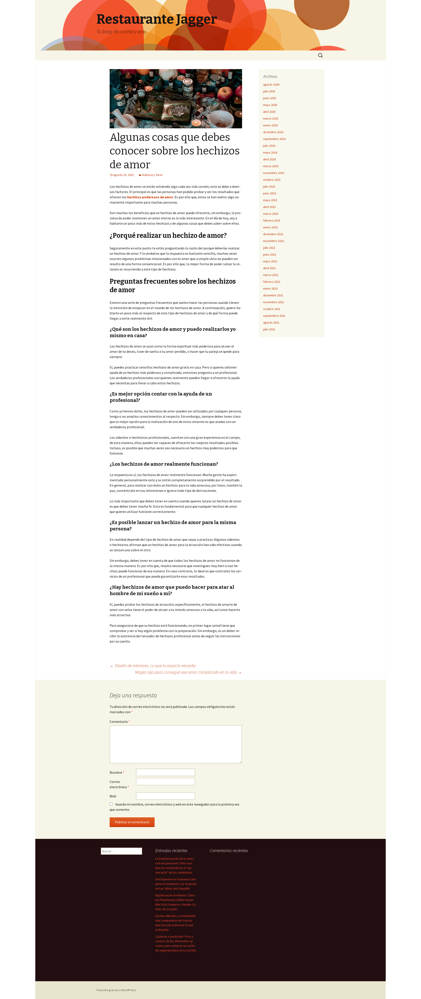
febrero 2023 (271, 220)
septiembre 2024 (274, 139)
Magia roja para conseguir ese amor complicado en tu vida (188, 672)
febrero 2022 (271, 282)
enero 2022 (270, 288)
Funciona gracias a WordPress (116, 990)
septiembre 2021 (274, 316)
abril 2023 (269, 207)
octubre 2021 (271, 309)
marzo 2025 (270, 118)
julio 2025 (269, 91)
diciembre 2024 (273, 132)
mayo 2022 (270, 261)
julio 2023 (269, 186)
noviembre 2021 (273, 302)
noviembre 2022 (273, 241)
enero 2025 (270, 125)
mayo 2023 (270, 200)
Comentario (120, 721)
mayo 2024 (270, 152)
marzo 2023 (270, 214)
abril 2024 (269, 159)
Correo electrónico (119, 784)
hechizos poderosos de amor (150, 197)
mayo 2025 (270, 105)
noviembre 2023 (273, 173)
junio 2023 (269, 193)
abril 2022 (269, 268)
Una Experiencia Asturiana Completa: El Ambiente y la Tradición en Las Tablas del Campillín (175, 883)
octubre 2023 (271, 180)
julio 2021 (269, 329)
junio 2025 (269, 98)
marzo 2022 (270, 275)
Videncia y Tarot (152, 175)
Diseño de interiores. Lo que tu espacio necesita (153, 665)
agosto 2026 (271, 84)
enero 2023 (270, 227)
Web (113, 796)
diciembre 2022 (273, 234)
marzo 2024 (270, 166)
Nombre (117, 772)
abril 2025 (269, 112)
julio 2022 (269, 248)
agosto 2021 (271, 322)
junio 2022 (269, 254)
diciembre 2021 (273, 295)
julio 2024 (269, 146)
